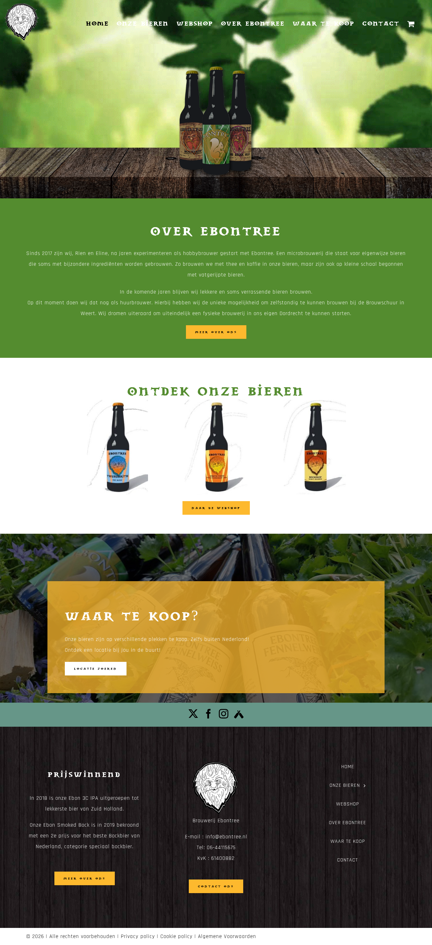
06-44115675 (221, 847)
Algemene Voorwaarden (227, 936)
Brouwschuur (382, 302)
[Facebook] (208, 713)
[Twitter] (193, 713)
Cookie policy (176, 936)
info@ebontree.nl (226, 836)
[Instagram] (224, 713)
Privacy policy (138, 936)
